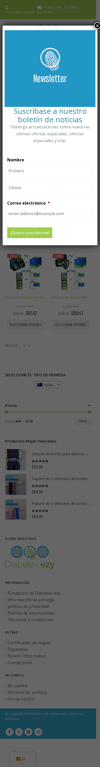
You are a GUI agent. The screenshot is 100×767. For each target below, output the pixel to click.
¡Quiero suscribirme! (30, 233)
